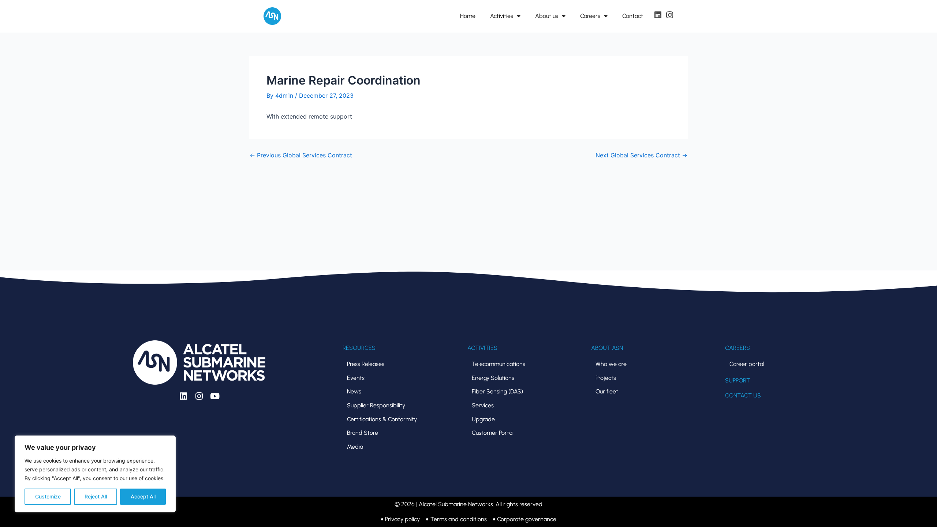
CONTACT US (743, 395)
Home (467, 15)
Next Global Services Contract (641, 155)
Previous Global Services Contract (301, 155)
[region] (95, 474)
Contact (632, 15)
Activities (501, 15)
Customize (48, 496)
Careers (590, 15)
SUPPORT (737, 380)
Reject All (96, 496)
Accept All (143, 496)
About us (546, 15)
